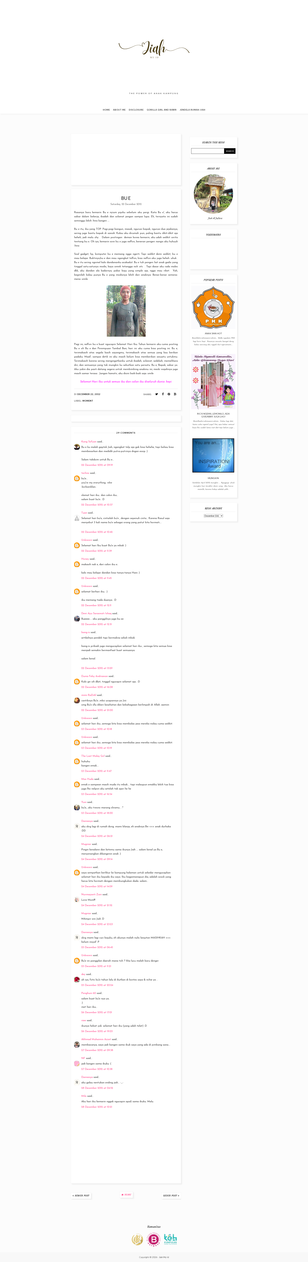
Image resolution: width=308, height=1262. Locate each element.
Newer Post (82, 1195)
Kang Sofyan (88, 441)
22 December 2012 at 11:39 (96, 551)
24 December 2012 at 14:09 (96, 886)
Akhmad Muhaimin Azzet (96, 1039)
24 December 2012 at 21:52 (96, 905)
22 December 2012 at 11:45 (96, 578)
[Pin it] (168, 394)
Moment (87, 400)
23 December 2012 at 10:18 (96, 729)
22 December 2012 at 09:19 (97, 465)
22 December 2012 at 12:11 (96, 605)
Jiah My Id (164, 1257)
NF (83, 1058)
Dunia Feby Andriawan (94, 676)
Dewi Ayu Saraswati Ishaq (96, 613)
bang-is (85, 632)
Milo (83, 1096)
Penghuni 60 (88, 993)
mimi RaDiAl (88, 695)
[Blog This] (175, 394)
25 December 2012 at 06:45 (97, 947)
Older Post (170, 1195)
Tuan (84, 513)
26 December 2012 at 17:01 (96, 1012)
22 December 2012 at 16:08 (97, 687)
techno (85, 473)
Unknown (86, 540)
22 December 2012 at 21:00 (97, 710)
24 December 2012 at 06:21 (97, 836)
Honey (85, 559)
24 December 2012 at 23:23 (97, 924)
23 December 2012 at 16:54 (96, 794)
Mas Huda (87, 779)
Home (106, 109)
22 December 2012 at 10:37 (96, 505)
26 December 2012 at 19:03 (97, 1031)
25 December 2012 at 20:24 (97, 985)
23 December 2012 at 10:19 (96, 748)
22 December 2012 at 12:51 (96, 624)
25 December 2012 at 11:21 (96, 966)
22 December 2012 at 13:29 (96, 668)
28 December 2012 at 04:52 (97, 1088)
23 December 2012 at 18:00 (97, 813)
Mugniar (86, 844)
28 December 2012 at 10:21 (96, 1107)
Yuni (83, 802)
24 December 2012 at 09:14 (96, 859)
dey (83, 974)
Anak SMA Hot (213, 333)
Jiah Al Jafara (215, 218)
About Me (119, 109)
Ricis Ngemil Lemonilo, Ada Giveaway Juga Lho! (213, 415)
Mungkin (213, 478)
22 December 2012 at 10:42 (97, 532)
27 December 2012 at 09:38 (97, 1050)
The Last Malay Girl (93, 756)
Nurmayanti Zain (91, 894)
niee (83, 1020)
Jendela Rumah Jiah (192, 109)
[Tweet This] (156, 394)
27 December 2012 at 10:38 (96, 1069)
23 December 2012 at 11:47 (96, 771)
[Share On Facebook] (162, 394)
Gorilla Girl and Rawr (162, 109)
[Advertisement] (126, 159)
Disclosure (136, 109)
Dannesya (87, 821)
